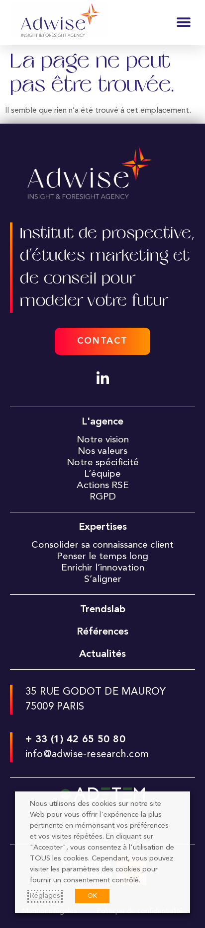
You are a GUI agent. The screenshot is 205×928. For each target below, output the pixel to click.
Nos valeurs (102, 451)
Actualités (102, 654)
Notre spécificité (103, 463)
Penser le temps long (102, 557)
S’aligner (102, 579)
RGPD (103, 497)
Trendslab (102, 610)
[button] (184, 22)
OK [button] (92, 896)
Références (102, 632)
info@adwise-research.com (87, 755)
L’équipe (102, 474)
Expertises (103, 527)
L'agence (102, 422)
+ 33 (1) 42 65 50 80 (75, 740)
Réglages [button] (45, 896)
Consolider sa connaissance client (102, 545)
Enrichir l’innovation (102, 568)
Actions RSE (103, 486)
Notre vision (103, 440)
